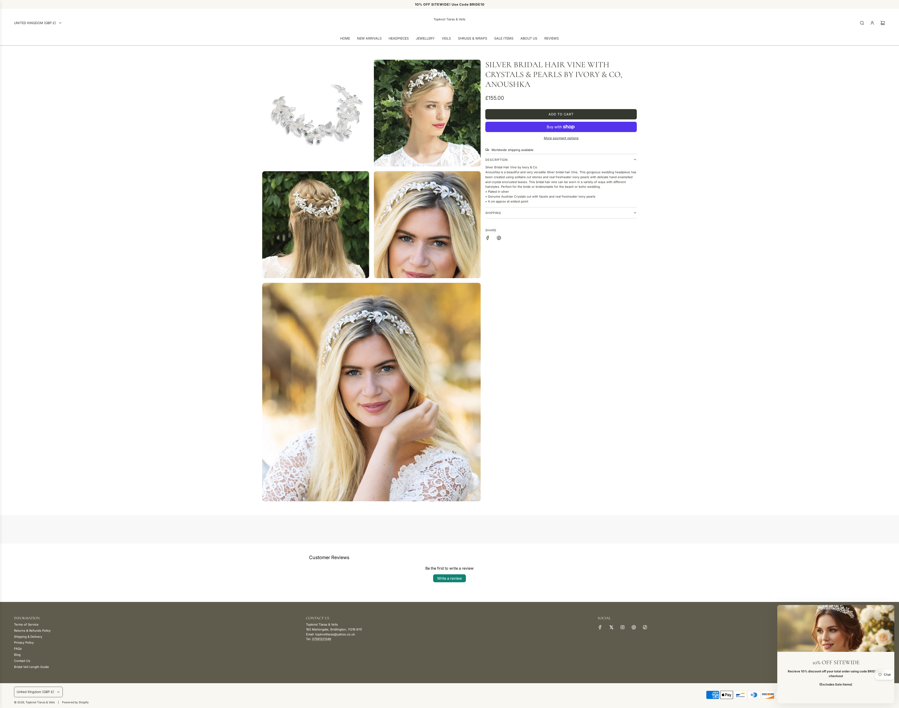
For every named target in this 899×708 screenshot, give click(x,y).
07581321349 (321, 639)
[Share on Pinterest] (499, 238)
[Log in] (872, 23)
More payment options (561, 138)
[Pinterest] (634, 627)
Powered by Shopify (75, 702)
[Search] (862, 23)
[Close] (886, 613)
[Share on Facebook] (488, 238)
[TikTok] (645, 627)
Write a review (449, 578)
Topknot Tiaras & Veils (449, 19)
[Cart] (882, 23)
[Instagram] (622, 627)
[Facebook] (600, 627)
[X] (611, 627)
